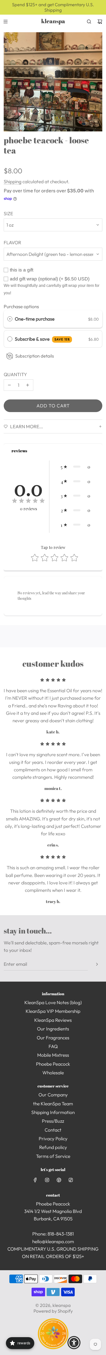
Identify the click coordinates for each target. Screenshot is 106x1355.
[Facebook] (35, 1179)
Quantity (15, 374)
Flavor (12, 242)
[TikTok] (70, 1179)
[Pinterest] (58, 1179)
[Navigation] (5, 21)
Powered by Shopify (53, 1311)
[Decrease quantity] (9, 385)
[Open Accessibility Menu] (74, 1342)
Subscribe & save (42, 339)
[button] (75, 466)
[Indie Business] (53, 1348)
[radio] (9, 319)
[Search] (89, 21)
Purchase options (21, 306)
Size (8, 213)
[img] (28, 501)
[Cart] (99, 21)
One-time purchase (34, 319)
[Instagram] (47, 1179)
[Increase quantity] (27, 385)
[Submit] (96, 964)
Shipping (12, 181)
